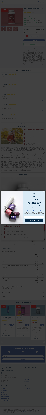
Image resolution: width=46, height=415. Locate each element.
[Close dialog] (43, 192)
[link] (34, 197)
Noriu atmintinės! (34, 220)
